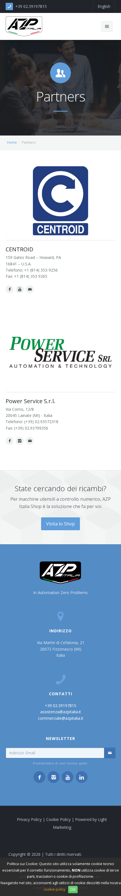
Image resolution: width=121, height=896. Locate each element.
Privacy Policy (29, 819)
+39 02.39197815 (31, 6)
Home (12, 142)
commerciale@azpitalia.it (60, 718)
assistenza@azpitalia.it (60, 711)
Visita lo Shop (60, 524)
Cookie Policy (58, 819)
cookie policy (54, 889)
